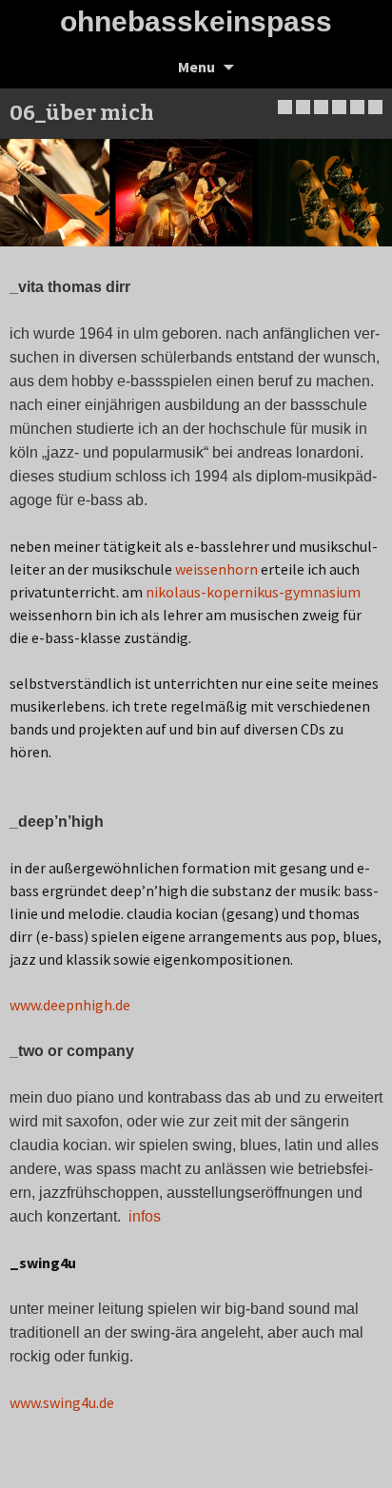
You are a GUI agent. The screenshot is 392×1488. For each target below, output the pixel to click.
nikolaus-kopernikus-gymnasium (253, 591)
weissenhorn (216, 568)
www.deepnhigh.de (70, 1004)
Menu (196, 66)
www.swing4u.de (62, 1402)
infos (144, 1216)
